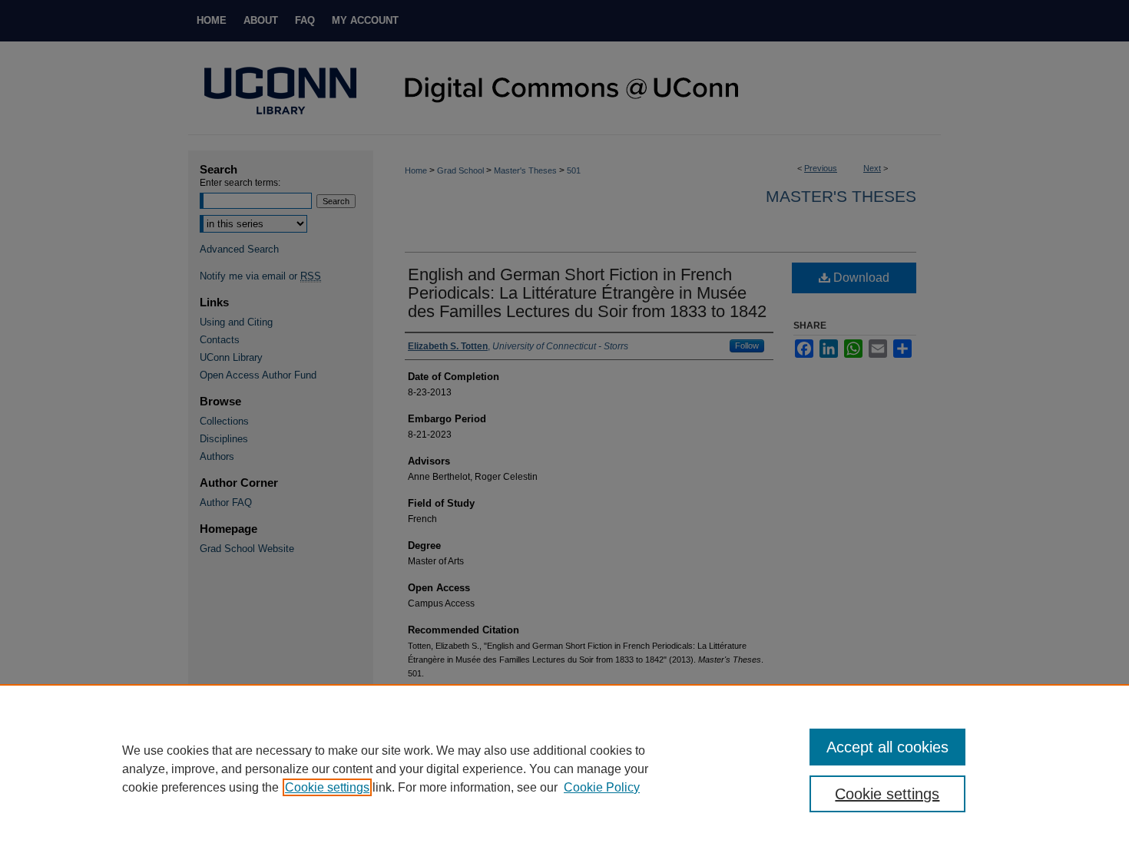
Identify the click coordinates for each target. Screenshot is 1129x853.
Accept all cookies (887, 747)
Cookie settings (327, 787)
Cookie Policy (602, 787)
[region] (564, 768)
